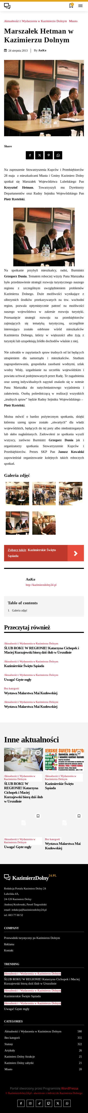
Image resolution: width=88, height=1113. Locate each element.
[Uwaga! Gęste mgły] (23, 822)
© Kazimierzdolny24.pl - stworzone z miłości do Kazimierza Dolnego (44, 1093)
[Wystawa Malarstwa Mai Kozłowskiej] (64, 822)
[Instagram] (30, 1103)
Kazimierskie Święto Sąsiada (24, 666)
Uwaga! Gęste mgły (17, 679)
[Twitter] (39, 155)
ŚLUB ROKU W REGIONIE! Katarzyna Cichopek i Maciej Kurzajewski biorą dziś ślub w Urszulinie (41, 650)
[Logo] (8, 6)
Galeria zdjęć (19, 610)
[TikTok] (39, 1103)
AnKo (42, 50)
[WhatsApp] (58, 155)
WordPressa (69, 1088)
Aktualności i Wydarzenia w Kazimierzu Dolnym (35, 21)
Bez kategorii (11, 688)
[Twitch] (48, 1103)
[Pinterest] (49, 155)
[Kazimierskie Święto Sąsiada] (64, 759)
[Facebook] (30, 155)
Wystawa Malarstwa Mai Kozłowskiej (30, 693)
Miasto (73, 21)
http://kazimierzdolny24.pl (41, 584)
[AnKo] (14, 582)
